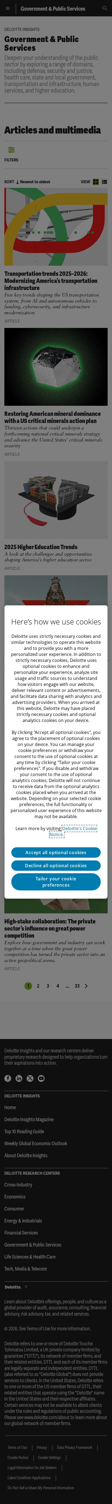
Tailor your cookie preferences (56, 882)
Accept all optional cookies (56, 852)
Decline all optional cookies (56, 866)
